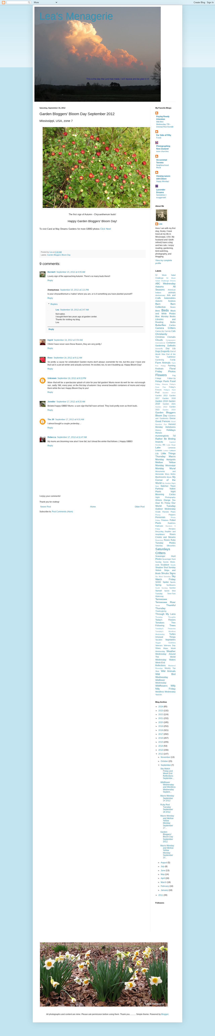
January (165, 890)
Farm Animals (162, 362)
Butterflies (160, 325)
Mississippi (170, 465)
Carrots (168, 331)
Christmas (160, 337)
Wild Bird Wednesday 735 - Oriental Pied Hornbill (164, 124)
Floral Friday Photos (165, 370)
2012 (161, 754)
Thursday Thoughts (165, 617)
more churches (162, 151)
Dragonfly (165, 351)
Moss (167, 474)
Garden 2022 (161, 407)
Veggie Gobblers (165, 643)
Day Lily (171, 348)
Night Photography (165, 497)
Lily (157, 453)
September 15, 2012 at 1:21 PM (74, 290)
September (166, 765)
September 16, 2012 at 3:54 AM (68, 340)
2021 (161, 718)
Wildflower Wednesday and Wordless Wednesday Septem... (168, 787)
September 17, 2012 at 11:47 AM (72, 437)
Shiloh (158, 570)
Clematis (171, 337)
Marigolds (171, 459)
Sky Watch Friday (165, 578)
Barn (157, 304)
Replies (54, 304)
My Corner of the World (165, 480)
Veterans (159, 645)
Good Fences (162, 421)
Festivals (159, 368)
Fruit (157, 392)
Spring (158, 585)
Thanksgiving (160, 611)
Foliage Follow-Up (165, 378)
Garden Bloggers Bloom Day (59, 255)
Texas (157, 605)
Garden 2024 (169, 410)
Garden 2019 (161, 401)
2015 (161, 742)
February (165, 886)
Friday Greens (161, 384)
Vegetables (170, 640)
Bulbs (173, 322)
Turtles (172, 634)
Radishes (172, 523)
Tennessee (161, 599)
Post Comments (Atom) (62, 511)
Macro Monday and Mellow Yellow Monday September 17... (167, 822)
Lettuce (172, 450)
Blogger (164, 1014)
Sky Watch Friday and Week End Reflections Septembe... (167, 773)
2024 (161, 706)
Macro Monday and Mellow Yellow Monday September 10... (167, 851)
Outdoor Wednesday (165, 509)
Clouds (159, 340)
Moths (173, 474)
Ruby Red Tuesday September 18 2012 (166, 808)
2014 (161, 746)
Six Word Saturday (163, 576)
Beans (173, 307)
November (166, 757)
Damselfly (159, 348)
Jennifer (51, 401)
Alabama (159, 287)
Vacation (158, 640)
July (163, 866)
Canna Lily (159, 331)
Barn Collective (165, 305)
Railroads (159, 526)
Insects (159, 441)
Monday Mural (165, 468)
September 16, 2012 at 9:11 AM (68, 358)
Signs (173, 573)
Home (93, 507)
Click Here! (105, 229)
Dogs (157, 351)
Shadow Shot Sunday (165, 567)
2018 (161, 730)
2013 (161, 750)
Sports (173, 582)
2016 (161, 738)
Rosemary (159, 540)
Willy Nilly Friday (165, 687)
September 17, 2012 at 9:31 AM (69, 419)
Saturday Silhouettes (165, 546)
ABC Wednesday (165, 283)
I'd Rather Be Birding (165, 437)
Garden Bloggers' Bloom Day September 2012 (166, 837)
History (158, 430)
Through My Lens (165, 614)
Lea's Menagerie (76, 16)
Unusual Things (165, 637)
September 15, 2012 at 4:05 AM (70, 272)
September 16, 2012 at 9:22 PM (71, 378)
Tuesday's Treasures (165, 628)
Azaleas (172, 301)
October (164, 761)
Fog (174, 375)
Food (173, 381)
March (164, 882)
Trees (172, 625)
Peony (157, 515)
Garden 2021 (169, 404)
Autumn (158, 301)
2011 (161, 895)
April (163, 878)
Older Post (139, 507)
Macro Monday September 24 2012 (167, 798)
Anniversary (160, 295)
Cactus (172, 325)
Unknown (52, 378)
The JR (51, 419)
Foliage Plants (162, 381)
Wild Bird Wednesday (165, 675)
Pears (173, 512)
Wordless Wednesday (165, 692)
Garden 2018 (169, 398)
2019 (161, 726)
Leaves (158, 450)
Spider (166, 582)
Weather (171, 651)
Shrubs (165, 573)
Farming (172, 365)
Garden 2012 (169, 393)
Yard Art (158, 695)
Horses (158, 433)
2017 (161, 734)
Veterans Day (170, 645)
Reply (50, 280)
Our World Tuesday (165, 504)
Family (173, 360)
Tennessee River (165, 602)
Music (169, 477)
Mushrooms (160, 477)
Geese (172, 418)
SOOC (158, 582)
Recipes (172, 529)
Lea (57, 310)
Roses (167, 540)
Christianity (161, 334)
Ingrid (50, 340)
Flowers (161, 375)
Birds (165, 310)
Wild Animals (168, 671)
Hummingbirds (162, 436)
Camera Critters (165, 328)
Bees (157, 311)
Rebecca (52, 437)
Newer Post (45, 507)
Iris (164, 445)
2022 (161, 714)
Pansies (165, 512)
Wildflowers (161, 685)
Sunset (158, 591)
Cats (173, 331)
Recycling (159, 531)
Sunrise (172, 588)
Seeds (173, 565)
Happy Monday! (162, 181)
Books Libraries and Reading (165, 319)
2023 (161, 710)
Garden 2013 (161, 395)
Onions (158, 500)
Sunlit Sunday (161, 588)
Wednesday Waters (165, 660)
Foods (158, 138)
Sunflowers (171, 585)
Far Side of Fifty (163, 135)
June (163, 870)
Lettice (165, 451)
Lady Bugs (171, 445)
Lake (158, 447)
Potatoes (164, 520)
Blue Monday (161, 316)
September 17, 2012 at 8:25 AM (70, 401)
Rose (50, 358)
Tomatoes (159, 623)
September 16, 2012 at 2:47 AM (74, 310)
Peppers (172, 515)
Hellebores (170, 427)
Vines (158, 648)
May (163, 874)
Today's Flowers (165, 620)
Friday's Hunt (170, 390)
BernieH (51, 272)
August (164, 862)
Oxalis (158, 512)
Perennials (160, 517)
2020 (161, 722)
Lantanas (172, 448)
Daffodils (171, 345)
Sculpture (165, 565)
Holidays (171, 430)
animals (172, 292)
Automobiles (170, 298)
